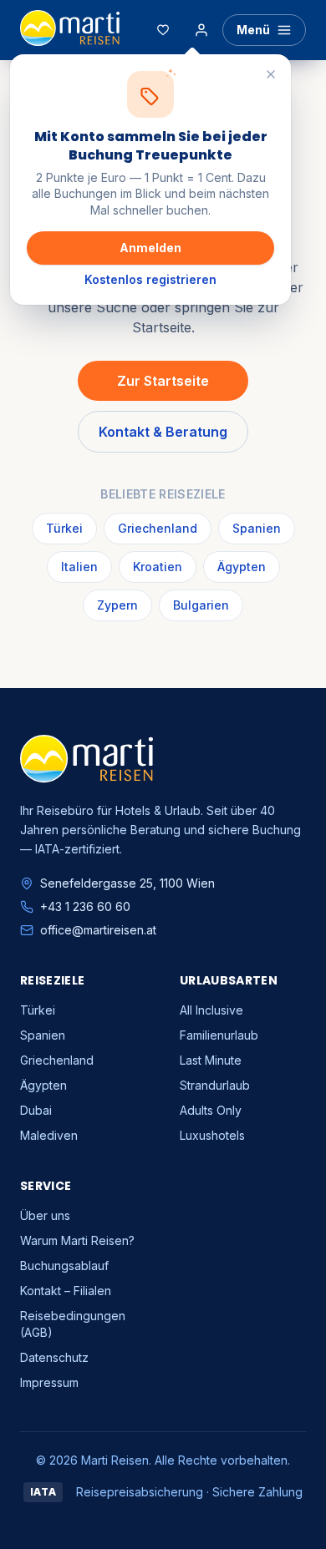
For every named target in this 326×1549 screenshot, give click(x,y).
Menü (253, 30)
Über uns (45, 1215)
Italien (79, 566)
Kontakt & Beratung (163, 431)
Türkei (64, 528)
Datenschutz (54, 1357)
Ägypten (241, 566)
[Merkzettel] (163, 30)
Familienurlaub (219, 1035)
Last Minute (211, 1060)
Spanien (256, 528)
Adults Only (211, 1110)
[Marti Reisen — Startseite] (70, 30)
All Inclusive (211, 1010)
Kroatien (157, 566)
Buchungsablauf (64, 1265)
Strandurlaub (215, 1085)
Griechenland (157, 528)
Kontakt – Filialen (65, 1290)
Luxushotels (212, 1135)
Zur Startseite (163, 380)
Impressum (49, 1382)
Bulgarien (201, 605)
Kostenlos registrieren (150, 279)
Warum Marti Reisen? (77, 1240)
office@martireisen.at (98, 930)
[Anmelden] (201, 30)
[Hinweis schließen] (271, 74)
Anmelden (150, 247)
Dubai (36, 1110)
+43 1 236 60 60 (85, 906)
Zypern (117, 605)
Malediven (49, 1135)
